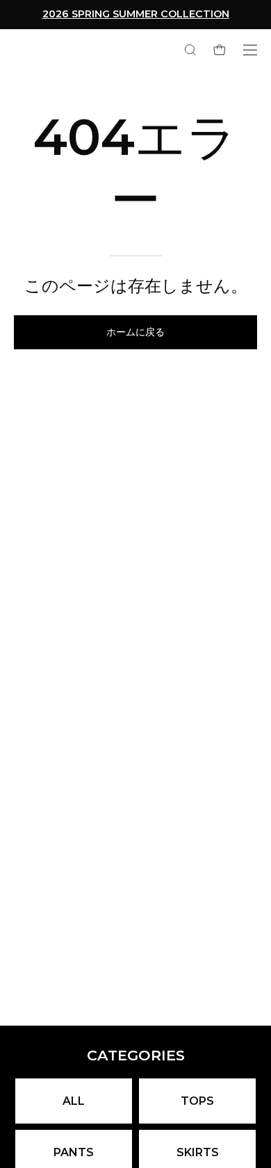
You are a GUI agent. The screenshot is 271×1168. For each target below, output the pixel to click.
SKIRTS (197, 1152)
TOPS (197, 1101)
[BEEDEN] (24, 50)
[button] (189, 50)
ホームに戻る (135, 332)
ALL (74, 1101)
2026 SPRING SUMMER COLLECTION (135, 14)
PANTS (74, 1152)
